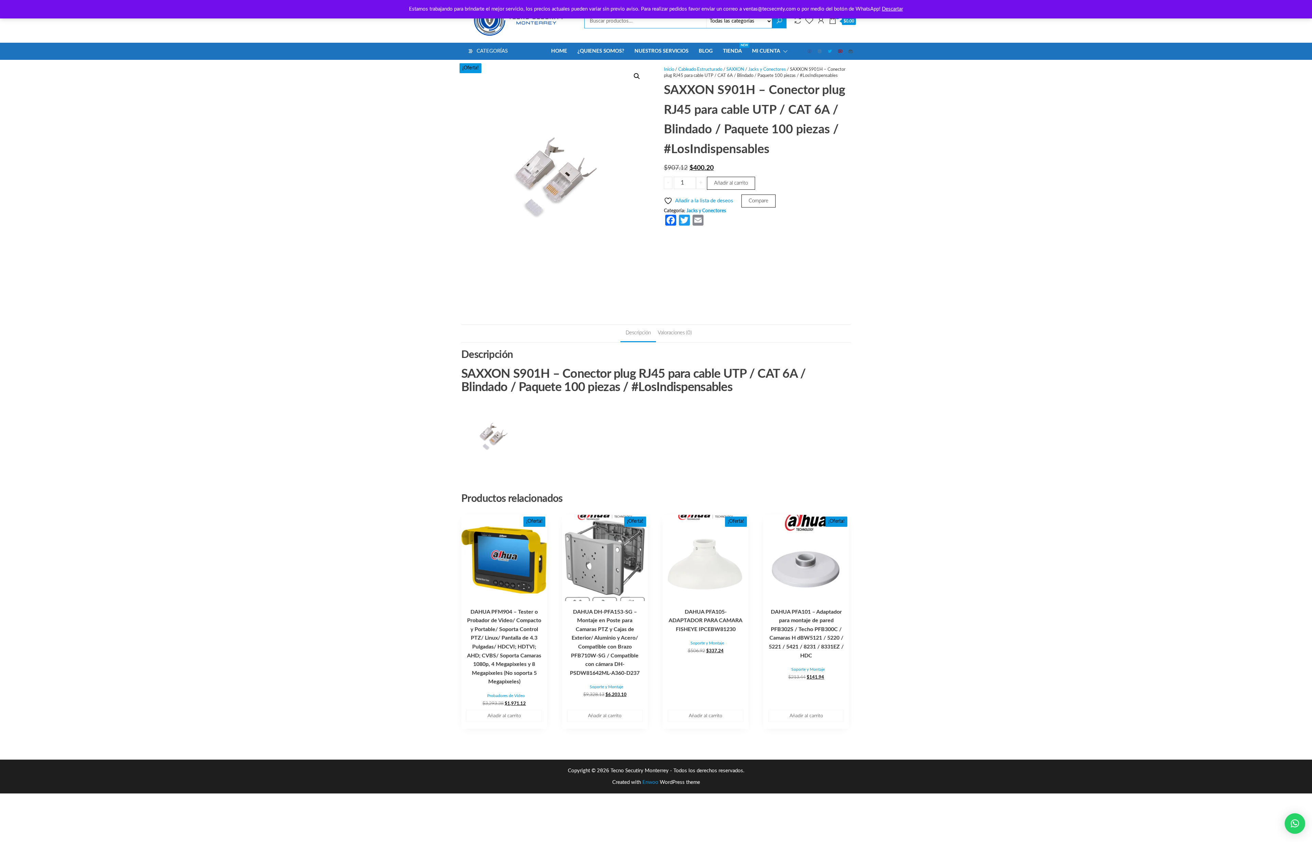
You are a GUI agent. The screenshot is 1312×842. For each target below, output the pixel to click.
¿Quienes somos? (600, 51)
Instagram (820, 51)
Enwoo (650, 782)
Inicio (669, 69)
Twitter (830, 51)
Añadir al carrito (731, 183)
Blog (706, 51)
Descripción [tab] (638, 332)
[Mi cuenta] (821, 20)
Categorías (492, 51)
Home (559, 51)
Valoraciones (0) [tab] (675, 332)
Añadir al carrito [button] (504, 715)
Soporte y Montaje (606, 687)
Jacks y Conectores (767, 69)
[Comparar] (797, 20)
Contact (851, 51)
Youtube (840, 51)
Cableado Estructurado (700, 69)
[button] (637, 76)
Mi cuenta (766, 51)
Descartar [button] (892, 9)
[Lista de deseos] (809, 20)
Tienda (735, 49)
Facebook (810, 51)
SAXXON (735, 69)
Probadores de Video (506, 696)
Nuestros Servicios (661, 51)
